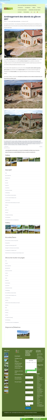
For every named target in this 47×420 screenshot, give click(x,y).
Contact (20, 12)
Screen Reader (23, 418)
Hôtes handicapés (16, 21)
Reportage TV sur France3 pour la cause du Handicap (40, 359)
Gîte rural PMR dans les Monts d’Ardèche (27, 5)
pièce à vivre (38, 399)
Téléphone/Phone (27, 390)
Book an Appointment (8, 175)
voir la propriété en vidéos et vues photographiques (12, 322)
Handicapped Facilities (28, 142)
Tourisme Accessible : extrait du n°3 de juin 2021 (11, 240)
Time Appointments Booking (9, 317)
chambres (6, 180)
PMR (18, 143)
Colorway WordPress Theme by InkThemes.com (33, 415)
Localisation (27, 7)
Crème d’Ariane (7, 187)
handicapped (22, 142)
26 (29, 370)
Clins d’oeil (6, 275)
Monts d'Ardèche (14, 143)
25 (27, 370)
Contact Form (7, 185)
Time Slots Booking (7, 217)
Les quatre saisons (7, 297)
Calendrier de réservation (34, 9)
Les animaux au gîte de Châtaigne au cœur (10, 197)
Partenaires (26, 12)
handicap (5, 141)
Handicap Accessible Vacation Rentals (13, 142)
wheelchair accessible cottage (23, 144)
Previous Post (6, 146)
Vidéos (33, 7)
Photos (39, 7)
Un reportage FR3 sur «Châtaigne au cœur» (10, 250)
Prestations (20, 7)
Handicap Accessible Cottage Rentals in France (22, 141)
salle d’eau (6, 212)
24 (26, 370)
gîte (12, 21)
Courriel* (26, 385)
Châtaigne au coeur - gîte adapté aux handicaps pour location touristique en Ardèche (20, 412)
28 (32, 370)
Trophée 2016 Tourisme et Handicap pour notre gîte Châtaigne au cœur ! (14, 252)
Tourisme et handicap (11, 144)
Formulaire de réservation (8, 190)
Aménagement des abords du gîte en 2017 (22, 18)
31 (26, 371)
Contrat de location (22, 9)
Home (6, 260)
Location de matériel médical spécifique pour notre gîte (12, 202)
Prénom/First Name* (28, 375)
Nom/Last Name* (27, 380)
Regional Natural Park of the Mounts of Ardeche (27, 143)
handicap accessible (10, 141)
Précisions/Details (27, 395)
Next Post (41, 146)
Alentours (6, 263)
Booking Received (7, 268)
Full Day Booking (7, 192)
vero (6, 21)
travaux (16, 144)
